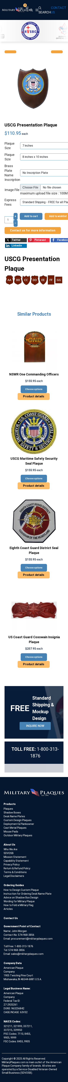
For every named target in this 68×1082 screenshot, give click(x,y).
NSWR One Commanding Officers (34, 374)
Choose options (33, 389)
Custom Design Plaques (18, 820)
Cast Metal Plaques (15, 827)
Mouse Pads (11, 831)
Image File (12, 190)
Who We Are (10, 849)
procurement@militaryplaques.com (32, 938)
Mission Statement (15, 856)
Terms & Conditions (15, 872)
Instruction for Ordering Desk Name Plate (27, 893)
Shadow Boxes (12, 812)
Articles (8, 908)
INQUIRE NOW (35, 726)
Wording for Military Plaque (19, 901)
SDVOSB (9, 853)
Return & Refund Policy (17, 868)
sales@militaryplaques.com (27, 953)
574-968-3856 (26, 934)
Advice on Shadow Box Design (21, 897)
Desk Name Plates (14, 816)
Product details (33, 396)
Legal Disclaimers (14, 876)
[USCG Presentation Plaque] (34, 87)
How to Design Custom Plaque (21, 889)
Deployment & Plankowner (19, 824)
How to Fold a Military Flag (18, 905)
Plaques (8, 808)
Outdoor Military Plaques (18, 835)
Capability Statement (16, 860)
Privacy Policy (12, 864)
